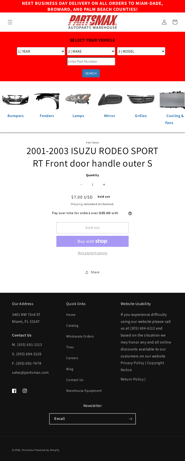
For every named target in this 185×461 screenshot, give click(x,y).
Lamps (78, 115)
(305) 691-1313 (29, 344)
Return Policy (132, 379)
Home (70, 314)
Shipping (77, 204)
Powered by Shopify (47, 450)
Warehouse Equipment (84, 390)
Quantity (92, 175)
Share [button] (95, 272)
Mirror (109, 115)
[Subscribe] (130, 418)
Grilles (141, 115)
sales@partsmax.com (30, 372)
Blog (69, 369)
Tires (70, 347)
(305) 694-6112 (142, 328)
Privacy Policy (132, 362)
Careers (72, 358)
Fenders (47, 115)
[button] (10, 22)
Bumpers (15, 115)
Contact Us (74, 380)
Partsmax (28, 450)
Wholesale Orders (80, 336)
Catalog (72, 325)
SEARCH (91, 73)
